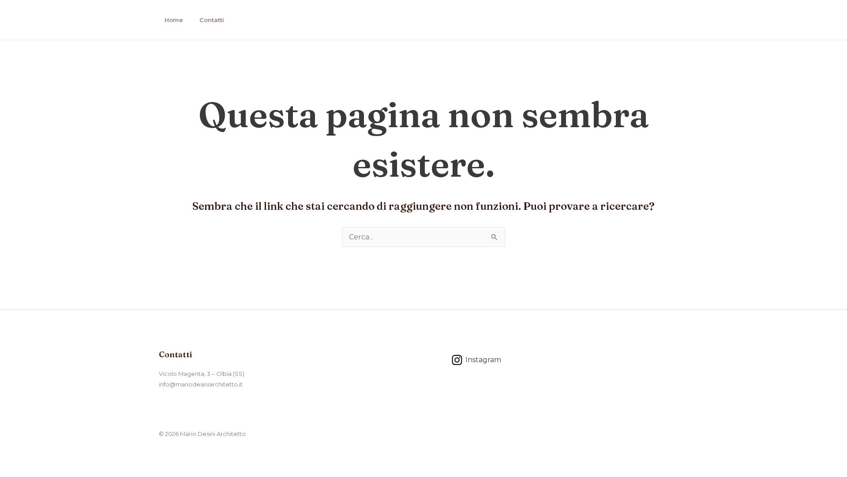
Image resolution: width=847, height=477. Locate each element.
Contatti (211, 19)
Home (174, 19)
